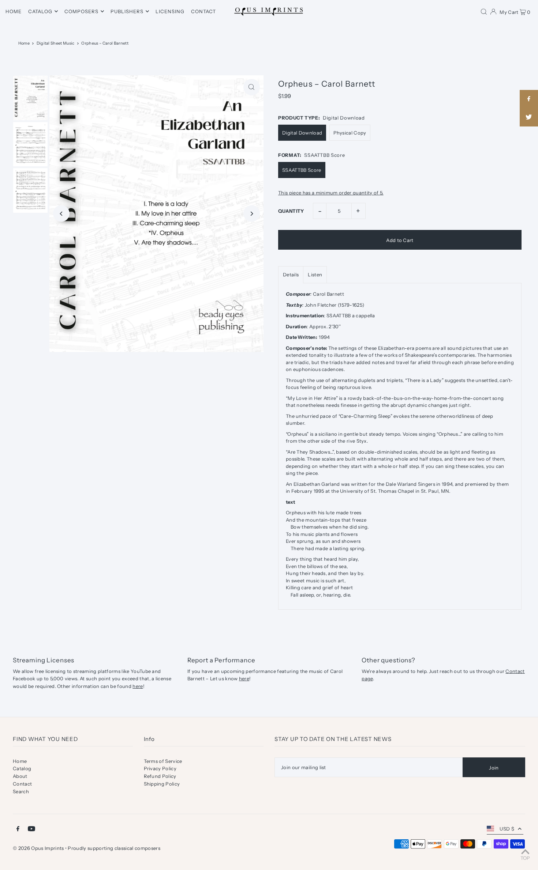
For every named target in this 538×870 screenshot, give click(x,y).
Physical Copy (349, 133)
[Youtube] (31, 829)
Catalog (22, 768)
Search (21, 791)
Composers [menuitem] (81, 11)
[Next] (251, 213)
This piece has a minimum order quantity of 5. (331, 193)
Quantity (291, 211)
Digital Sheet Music (56, 43)
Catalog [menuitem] (40, 11)
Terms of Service (163, 761)
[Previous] (61, 213)
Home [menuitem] (13, 11)
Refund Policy (160, 776)
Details (291, 274)
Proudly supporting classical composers (114, 848)
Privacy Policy (160, 768)
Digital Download (302, 133)
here (137, 686)
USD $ (507, 829)
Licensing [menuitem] (170, 11)
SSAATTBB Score (301, 170)
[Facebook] (17, 829)
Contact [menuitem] (203, 11)
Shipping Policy (162, 784)
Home (24, 43)
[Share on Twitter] (529, 117)
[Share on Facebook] (529, 99)
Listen (315, 274)
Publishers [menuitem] (127, 11)
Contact (22, 784)
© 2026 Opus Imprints (38, 848)
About (20, 776)
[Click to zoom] (251, 87)
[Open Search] (484, 11)
